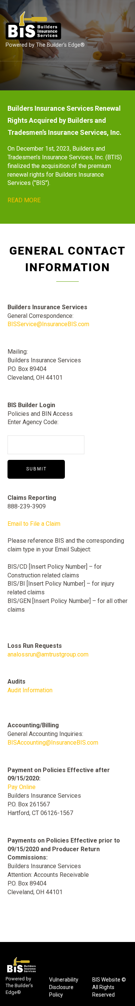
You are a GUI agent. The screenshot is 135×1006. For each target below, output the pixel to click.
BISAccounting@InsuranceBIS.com (53, 742)
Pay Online (22, 787)
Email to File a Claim (34, 523)
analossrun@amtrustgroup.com (48, 654)
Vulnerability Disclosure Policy (63, 987)
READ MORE (24, 200)
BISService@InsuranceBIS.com (48, 324)
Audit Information (30, 690)
